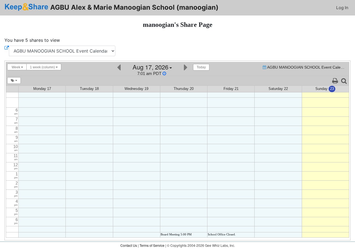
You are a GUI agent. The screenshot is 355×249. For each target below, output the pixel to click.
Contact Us (128, 245)
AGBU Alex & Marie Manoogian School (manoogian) (134, 7)
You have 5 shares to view (32, 40)
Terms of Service (152, 245)
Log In (342, 7)
